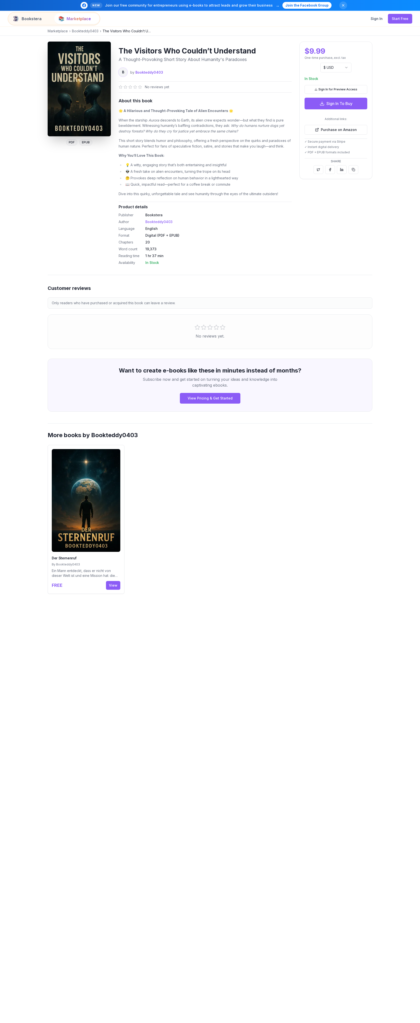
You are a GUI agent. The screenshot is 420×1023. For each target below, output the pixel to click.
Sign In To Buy (339, 103)
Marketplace (58, 31)
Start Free (400, 19)
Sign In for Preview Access (337, 89)
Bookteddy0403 (85, 31)
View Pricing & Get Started (210, 398)
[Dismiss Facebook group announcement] (343, 5)
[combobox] (335, 67)
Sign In (377, 19)
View (113, 585)
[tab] (31, 18)
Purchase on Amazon (339, 130)
